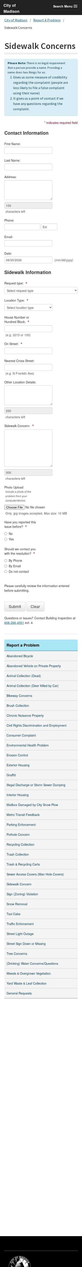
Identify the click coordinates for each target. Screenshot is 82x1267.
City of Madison (15, 20)
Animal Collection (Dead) (24, 676)
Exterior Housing (18, 765)
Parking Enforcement (21, 824)
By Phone (15, 560)
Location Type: (16, 300)
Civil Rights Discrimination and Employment (36, 725)
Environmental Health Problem (28, 745)
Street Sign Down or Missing (26, 943)
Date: (8, 253)
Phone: (9, 220)
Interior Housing (18, 795)
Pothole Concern (18, 834)
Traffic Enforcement (20, 924)
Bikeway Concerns (19, 695)
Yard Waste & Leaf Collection (27, 983)
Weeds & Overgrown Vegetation (29, 973)
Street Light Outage (20, 933)
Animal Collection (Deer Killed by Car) (33, 685)
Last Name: (12, 160)
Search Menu (63, 6)
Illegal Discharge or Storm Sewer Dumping (36, 785)
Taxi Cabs (13, 914)
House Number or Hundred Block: (16, 319)
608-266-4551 (14, 622)
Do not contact (19, 571)
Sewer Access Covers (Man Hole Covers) (35, 874)
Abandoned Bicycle (20, 656)
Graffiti (11, 775)
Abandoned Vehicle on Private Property (34, 666)
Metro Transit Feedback (23, 814)
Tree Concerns (17, 953)
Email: (8, 237)
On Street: (13, 343)
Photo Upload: (17, 493)
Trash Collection (18, 854)
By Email (15, 566)
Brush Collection (18, 705)
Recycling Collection (20, 844)
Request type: (15, 283)
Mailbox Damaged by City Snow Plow (32, 804)
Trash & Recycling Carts (23, 864)
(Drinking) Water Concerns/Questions (32, 963)
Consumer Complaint (21, 735)
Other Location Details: (20, 382)
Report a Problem (23, 645)
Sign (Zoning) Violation (22, 894)
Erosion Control (17, 755)
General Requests (19, 993)
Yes (11, 539)
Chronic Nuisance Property (25, 715)
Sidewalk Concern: (19, 426)
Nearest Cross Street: (19, 360)
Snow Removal (17, 904)
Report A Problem (47, 20)
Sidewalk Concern (19, 884)
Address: (10, 177)
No (11, 533)
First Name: (12, 144)
